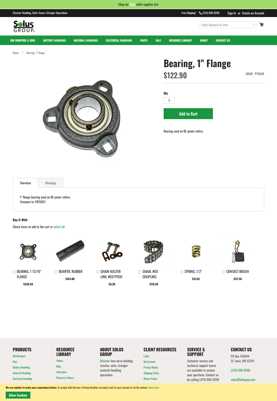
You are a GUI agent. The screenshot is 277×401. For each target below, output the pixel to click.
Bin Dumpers (19, 356)
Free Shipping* (188, 13)
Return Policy (150, 378)
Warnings (50, 182)
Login (146, 356)
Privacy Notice (151, 367)
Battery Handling (21, 367)
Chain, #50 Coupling (150, 274)
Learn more (153, 387)
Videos (59, 360)
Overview (25, 182)
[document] (139, 392)
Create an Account (253, 13)
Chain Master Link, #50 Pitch (111, 274)
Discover (105, 360)
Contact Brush (237, 271)
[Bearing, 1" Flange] (84, 115)
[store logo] (28, 26)
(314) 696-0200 (211, 13)
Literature (61, 372)
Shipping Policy (151, 373)
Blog (58, 366)
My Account (149, 361)
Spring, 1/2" (193, 271)
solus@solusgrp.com (243, 379)
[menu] (138, 40)
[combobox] (228, 25)
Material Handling (22, 373)
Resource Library (65, 377)
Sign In (232, 13)
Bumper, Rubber (70, 271)
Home (16, 53)
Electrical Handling (22, 378)
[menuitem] (24, 40)
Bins (15, 361)
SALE (132, 4)
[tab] (25, 183)
